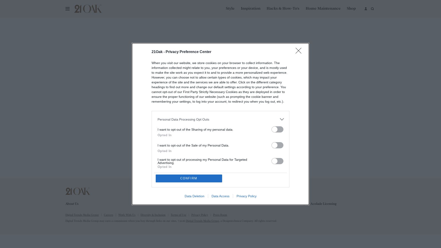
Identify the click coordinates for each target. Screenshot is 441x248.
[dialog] (220, 124)
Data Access (220, 196)
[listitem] (220, 119)
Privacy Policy (247, 196)
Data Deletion (194, 196)
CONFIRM (188, 178)
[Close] (300, 52)
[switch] (277, 129)
